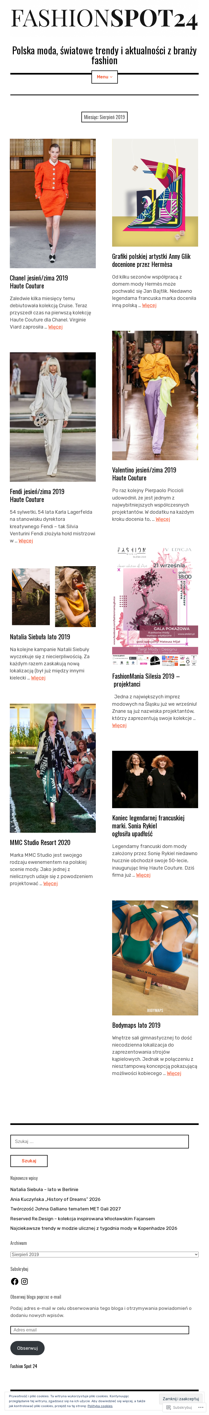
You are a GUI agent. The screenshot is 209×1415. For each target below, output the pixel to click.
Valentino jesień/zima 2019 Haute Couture (144, 473)
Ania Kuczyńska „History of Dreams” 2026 (55, 1199)
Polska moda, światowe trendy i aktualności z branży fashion (104, 55)
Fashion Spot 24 (23, 1366)
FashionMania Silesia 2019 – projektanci (146, 680)
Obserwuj (27, 1348)
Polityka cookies (100, 1406)
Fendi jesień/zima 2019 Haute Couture (37, 495)
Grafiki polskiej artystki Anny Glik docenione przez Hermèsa (151, 260)
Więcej (55, 327)
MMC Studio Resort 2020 (40, 842)
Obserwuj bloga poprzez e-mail (35, 1296)
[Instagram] (24, 1281)
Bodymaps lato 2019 (136, 1025)
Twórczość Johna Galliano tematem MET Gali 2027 (65, 1209)
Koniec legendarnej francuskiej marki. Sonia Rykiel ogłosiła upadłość (148, 825)
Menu (102, 76)
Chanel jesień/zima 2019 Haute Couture (39, 281)
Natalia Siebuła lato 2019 (40, 636)
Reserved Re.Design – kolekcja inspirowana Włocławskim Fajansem (82, 1218)
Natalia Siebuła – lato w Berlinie (44, 1189)
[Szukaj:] (99, 1141)
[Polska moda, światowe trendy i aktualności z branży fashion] (104, 18)
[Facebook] (14, 1281)
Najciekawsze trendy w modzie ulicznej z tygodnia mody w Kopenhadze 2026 (93, 1228)
